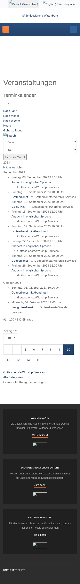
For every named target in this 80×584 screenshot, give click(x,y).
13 (28, 359)
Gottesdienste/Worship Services (24, 372)
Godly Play (18, 206)
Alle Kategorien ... (14, 377)
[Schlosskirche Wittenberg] (40, 15)
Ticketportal (40, 535)
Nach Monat (11, 115)
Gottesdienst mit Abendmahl (29, 231)
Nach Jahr (10, 110)
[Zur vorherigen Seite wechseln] (17, 349)
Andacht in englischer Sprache (31, 182)
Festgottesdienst (22, 307)
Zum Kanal (40, 485)
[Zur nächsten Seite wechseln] (47, 360)
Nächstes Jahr (12, 167)
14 (38, 359)
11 (8, 359)
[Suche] (9, 135)
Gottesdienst (19, 196)
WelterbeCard (40, 435)
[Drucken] (12, 103)
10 (68, 349)
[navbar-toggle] (5, 29)
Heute (7, 125)
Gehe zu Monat (13, 130)
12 (18, 359)
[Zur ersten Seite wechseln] (8, 349)
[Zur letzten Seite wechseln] (56, 360)
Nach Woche (11, 120)
